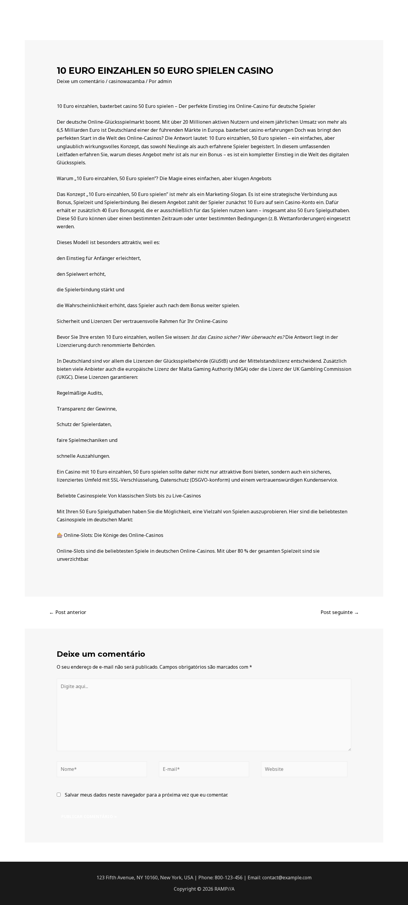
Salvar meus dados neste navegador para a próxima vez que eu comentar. (146, 794)
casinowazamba (127, 81)
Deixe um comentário (81, 81)
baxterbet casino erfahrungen (259, 130)
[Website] (304, 770)
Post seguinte (339, 612)
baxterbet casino (118, 106)
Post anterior (67, 612)
